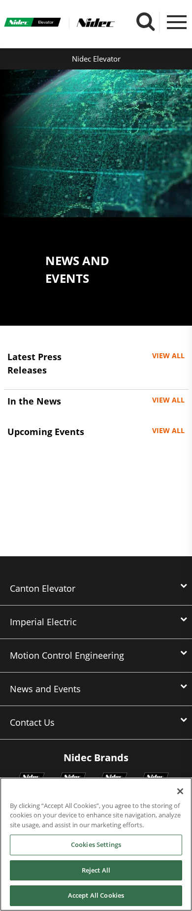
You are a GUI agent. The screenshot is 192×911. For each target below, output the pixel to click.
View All (168, 355)
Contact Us (32, 722)
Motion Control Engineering (67, 655)
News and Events (45, 689)
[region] (96, 844)
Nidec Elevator (96, 59)
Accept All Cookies (96, 895)
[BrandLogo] (33, 23)
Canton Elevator (42, 588)
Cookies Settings (96, 844)
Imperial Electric (43, 622)
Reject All (96, 870)
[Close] (180, 791)
